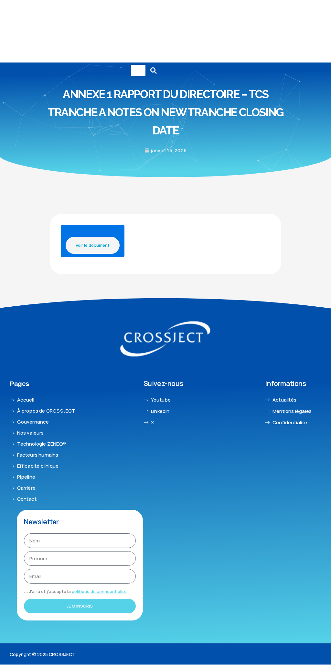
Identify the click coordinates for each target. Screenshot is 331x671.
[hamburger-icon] (138, 70)
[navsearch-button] (153, 70)
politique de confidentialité (99, 592)
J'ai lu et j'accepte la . (78, 592)
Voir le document (93, 245)
